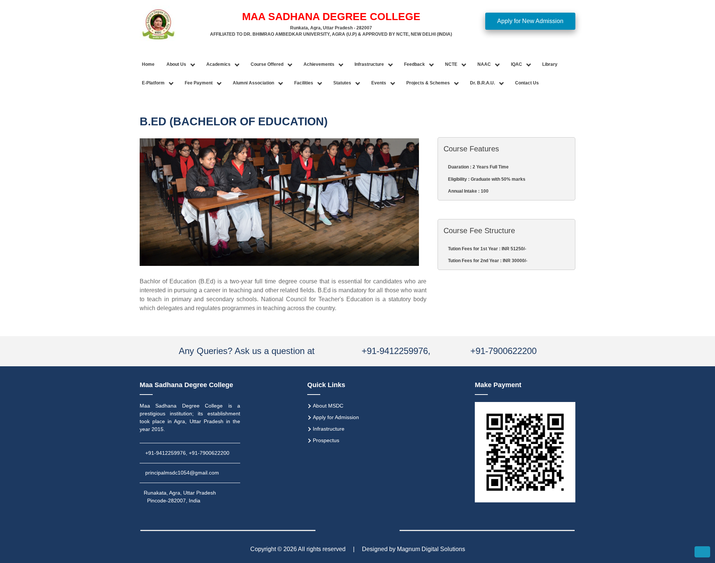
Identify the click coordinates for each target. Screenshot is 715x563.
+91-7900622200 (503, 351)
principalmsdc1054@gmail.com (182, 473)
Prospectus (326, 440)
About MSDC (328, 406)
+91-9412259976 (393, 351)
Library (549, 64)
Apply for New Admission (530, 21)
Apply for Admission (336, 417)
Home (148, 64)
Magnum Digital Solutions (431, 549)
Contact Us (527, 83)
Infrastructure (328, 429)
